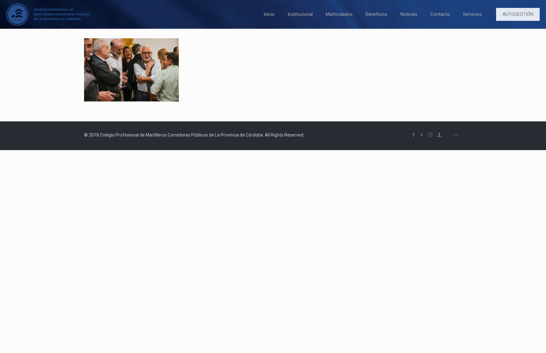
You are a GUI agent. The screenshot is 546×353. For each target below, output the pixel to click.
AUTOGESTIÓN (517, 14)
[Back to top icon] (455, 135)
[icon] (439, 135)
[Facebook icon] (413, 135)
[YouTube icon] (422, 135)
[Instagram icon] (430, 135)
